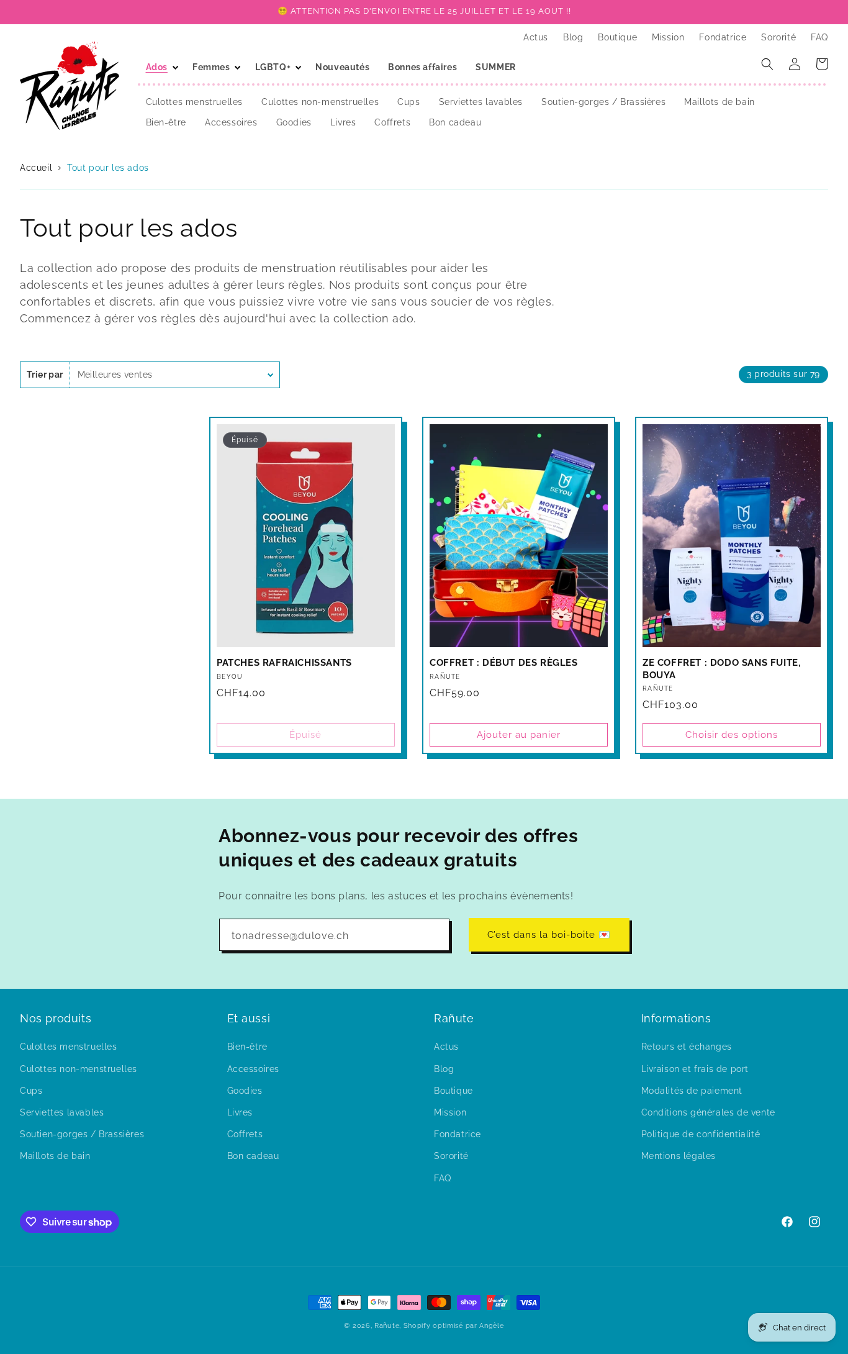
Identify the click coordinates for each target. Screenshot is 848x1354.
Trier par (45, 374)
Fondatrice (457, 1134)
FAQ (442, 1178)
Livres (240, 1112)
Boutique (453, 1091)
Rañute (386, 1326)
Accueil (37, 168)
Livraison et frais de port (695, 1069)
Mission (450, 1112)
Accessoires (253, 1069)
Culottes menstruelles (68, 1047)
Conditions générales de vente (708, 1112)
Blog (444, 1069)
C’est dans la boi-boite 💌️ (549, 934)
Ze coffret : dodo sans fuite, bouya (721, 669)
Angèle (491, 1326)
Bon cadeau (253, 1156)
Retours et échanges (686, 1047)
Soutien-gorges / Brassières (82, 1134)
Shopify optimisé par (440, 1326)
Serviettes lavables (62, 1112)
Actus (446, 1047)
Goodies (245, 1091)
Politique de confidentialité (700, 1134)
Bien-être (247, 1047)
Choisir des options (731, 734)
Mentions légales (678, 1156)
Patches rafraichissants (284, 662)
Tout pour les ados (108, 168)
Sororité (451, 1156)
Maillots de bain (55, 1156)
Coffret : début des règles (504, 662)
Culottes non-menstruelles (78, 1069)
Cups (31, 1091)
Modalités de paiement (692, 1091)
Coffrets (245, 1134)
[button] (160, 67)
